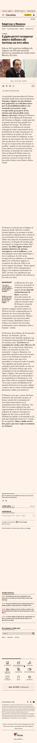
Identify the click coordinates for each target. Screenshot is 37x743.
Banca (4, 29)
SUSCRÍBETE (28, 15)
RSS (26, 726)
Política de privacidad (8, 726)
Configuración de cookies (28, 724)
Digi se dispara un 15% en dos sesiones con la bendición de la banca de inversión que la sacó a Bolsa (18, 611)
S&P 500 (17, 11)
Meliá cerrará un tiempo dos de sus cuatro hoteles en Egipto (7, 299)
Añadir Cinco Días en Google (12, 90)
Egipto (23, 515)
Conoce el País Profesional (18, 687)
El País (32, 19)
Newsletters (30, 726)
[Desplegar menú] (3, 15)
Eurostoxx (10, 637)
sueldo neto (29, 665)
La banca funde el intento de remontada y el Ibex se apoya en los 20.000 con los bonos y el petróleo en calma (18, 618)
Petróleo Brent (31, 11)
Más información (6, 524)
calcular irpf (7, 665)
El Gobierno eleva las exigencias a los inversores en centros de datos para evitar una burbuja (17, 598)
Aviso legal (10, 724)
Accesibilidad (17, 726)
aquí (29, 528)
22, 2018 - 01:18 (20, 81)
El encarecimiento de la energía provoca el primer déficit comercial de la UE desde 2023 (18, 604)
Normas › (32, 506)
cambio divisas (18, 672)
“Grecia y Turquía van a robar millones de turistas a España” (7, 288)
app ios (18, 679)
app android (30, 679)
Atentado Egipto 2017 (8, 515)
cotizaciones (7, 679)
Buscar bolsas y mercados (11, 628)
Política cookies (17, 724)
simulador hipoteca (18, 665)
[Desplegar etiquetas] (34, 515)
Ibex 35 (5, 11)
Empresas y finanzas (14, 24)
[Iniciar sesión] (34, 15)
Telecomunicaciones (12, 29)
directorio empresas (29, 672)
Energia (22, 29)
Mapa (23, 726)
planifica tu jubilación (7, 672)
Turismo (4, 34)
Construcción (29, 29)
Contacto (4, 724)
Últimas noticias (8, 593)
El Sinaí (18, 515)
